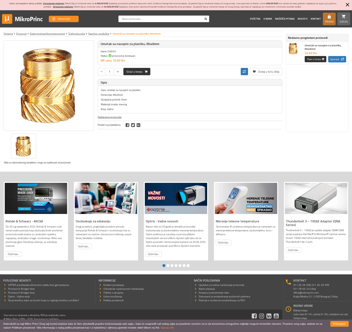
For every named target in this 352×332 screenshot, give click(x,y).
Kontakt (316, 18)
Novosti (303, 18)
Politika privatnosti (113, 300)
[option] (49, 86)
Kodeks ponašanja (113, 285)
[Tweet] (133, 125)
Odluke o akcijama (113, 292)
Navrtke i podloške (98, 34)
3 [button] (171, 265)
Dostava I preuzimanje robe (214, 292)
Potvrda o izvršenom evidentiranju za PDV (222, 300)
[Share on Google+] (138, 125)
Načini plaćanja (207, 289)
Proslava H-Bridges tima (21, 289)
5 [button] (180, 265)
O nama (267, 18)
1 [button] (163, 265)
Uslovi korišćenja (112, 296)
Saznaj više (167, 327)
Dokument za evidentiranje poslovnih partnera (224, 296)
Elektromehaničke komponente (47, 34)
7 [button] (188, 265)
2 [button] (167, 265)
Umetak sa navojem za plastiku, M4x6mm (323, 47)
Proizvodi (21, 34)
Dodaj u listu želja (266, 71)
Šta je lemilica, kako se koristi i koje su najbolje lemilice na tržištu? (43, 300)
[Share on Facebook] (127, 125)
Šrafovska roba (76, 34)
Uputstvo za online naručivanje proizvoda (221, 285)
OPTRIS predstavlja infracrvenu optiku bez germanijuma (38, 285)
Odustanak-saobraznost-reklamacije (123, 289)
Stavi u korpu (135, 71)
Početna (255, 18)
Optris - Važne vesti (19, 296)
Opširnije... (13, 254)
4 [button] (176, 265)
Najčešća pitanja (285, 18)
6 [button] (184, 265)
